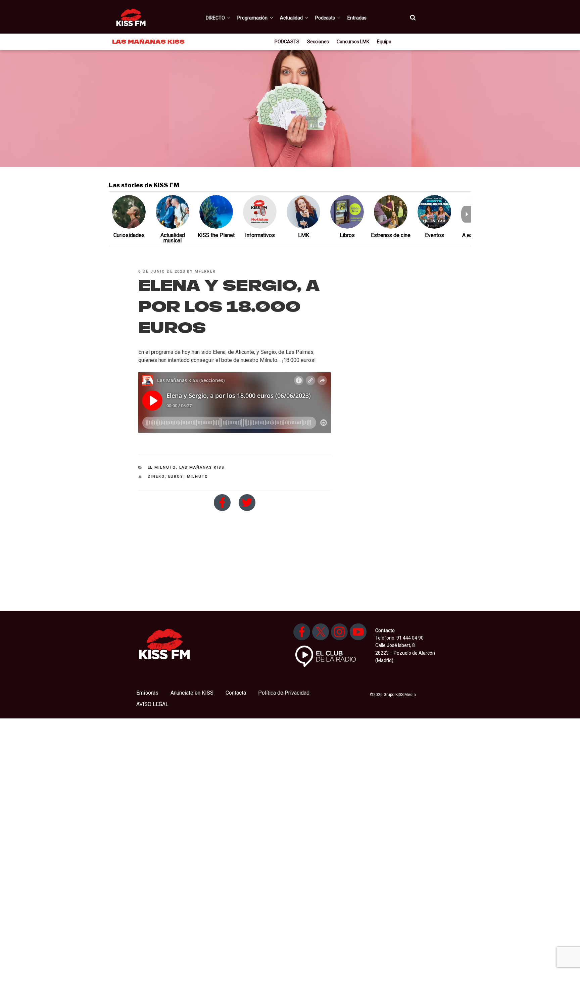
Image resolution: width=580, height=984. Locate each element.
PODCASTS (287, 41)
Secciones (318, 41)
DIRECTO (215, 17)
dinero (156, 476)
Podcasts (325, 17)
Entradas (357, 17)
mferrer (205, 271)
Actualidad (291, 17)
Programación (252, 17)
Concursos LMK (353, 41)
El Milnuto (162, 467)
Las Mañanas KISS (202, 467)
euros (176, 476)
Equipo (384, 41)
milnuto (197, 476)
